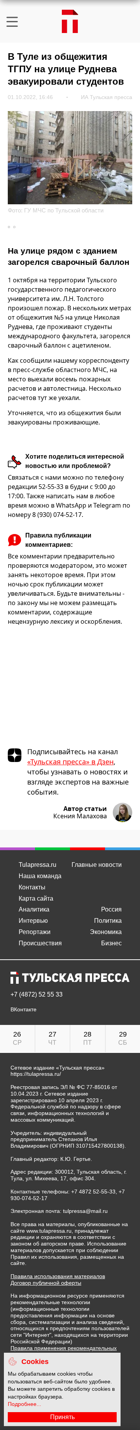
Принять (62, 1417)
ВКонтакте (23, 1009)
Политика (108, 920)
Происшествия (40, 943)
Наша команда (40, 876)
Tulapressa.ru (37, 864)
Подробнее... (24, 1404)
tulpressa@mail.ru (85, 1211)
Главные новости (97, 864)
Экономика (106, 932)
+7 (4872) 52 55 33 (36, 995)
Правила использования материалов (57, 1276)
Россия (111, 909)
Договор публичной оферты (45, 1283)
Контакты (32, 887)
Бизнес (111, 943)
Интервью (33, 920)
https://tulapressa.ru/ (35, 1074)
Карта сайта (36, 898)
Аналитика (34, 909)
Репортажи (35, 932)
